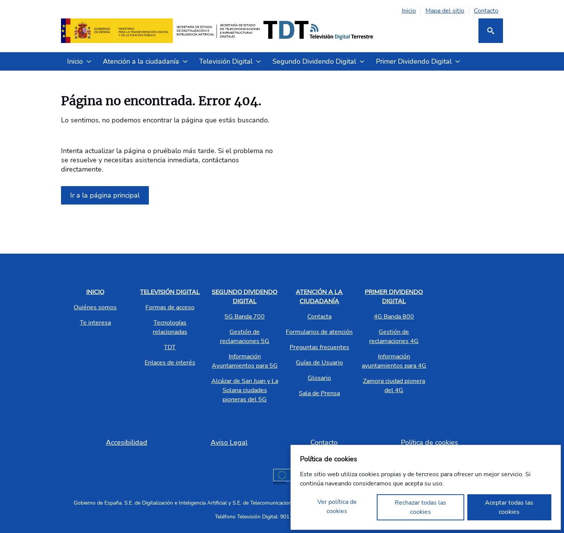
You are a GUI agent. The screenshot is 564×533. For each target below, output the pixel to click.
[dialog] (425, 487)
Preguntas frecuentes (319, 347)
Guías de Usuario (319, 362)
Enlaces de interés (170, 362)
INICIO (95, 292)
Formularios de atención (319, 332)
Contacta (319, 316)
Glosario (319, 378)
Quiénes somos (95, 307)
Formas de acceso (170, 307)
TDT (170, 347)
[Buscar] (490, 30)
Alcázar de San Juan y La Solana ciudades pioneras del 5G (244, 390)
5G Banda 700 (244, 316)
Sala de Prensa (319, 393)
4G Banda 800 (394, 316)
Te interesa (95, 322)
